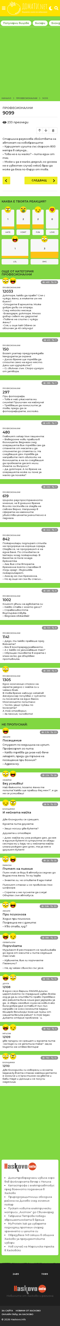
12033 (8, 291)
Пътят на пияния (18, 869)
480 (6, 432)
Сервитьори (9, 942)
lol (15, 261)
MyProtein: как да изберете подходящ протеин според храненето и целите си (25, 1227)
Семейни (7, 780)
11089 (44, 1274)
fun (38, 232)
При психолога (14, 914)
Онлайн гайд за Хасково (17, 1314)
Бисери (40, 23)
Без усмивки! (13, 783)
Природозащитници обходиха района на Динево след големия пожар (28, 1200)
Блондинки (9, 809)
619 (6, 496)
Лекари (6, 737)
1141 (6, 637)
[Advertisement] (30, 62)
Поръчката (12, 946)
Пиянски (7, 865)
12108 (6, 987)
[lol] (13, 281)
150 (6, 349)
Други (6, 984)
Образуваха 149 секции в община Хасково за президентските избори (29, 1239)
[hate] (13, 803)
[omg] (5, 281)
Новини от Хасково (28, 1310)
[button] (4, 8)
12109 (6, 1037)
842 (6, 539)
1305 (7, 680)
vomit (23, 232)
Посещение (12, 740)
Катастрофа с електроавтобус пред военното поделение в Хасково (29, 1189)
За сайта (7, 1310)
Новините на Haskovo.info (20, 1165)
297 (6, 392)
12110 (6, 1066)
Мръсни (7, 1033)
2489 (16, 1274)
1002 (7, 600)
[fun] (5, 803)
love (52, 232)
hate (7, 232)
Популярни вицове (16, 23)
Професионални (18, 108)
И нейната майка (17, 812)
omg (44, 261)
